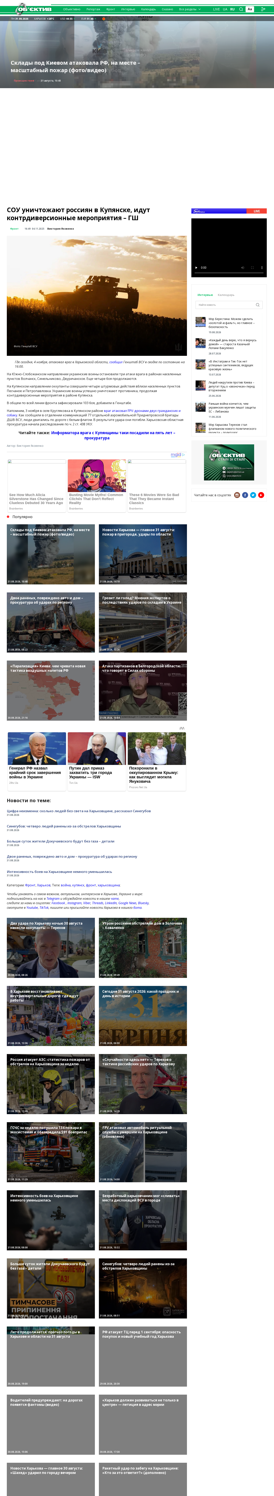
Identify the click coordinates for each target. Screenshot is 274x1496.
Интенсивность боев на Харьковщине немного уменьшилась (59, 871)
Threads (97, 903)
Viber (86, 903)
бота (137, 907)
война (66, 885)
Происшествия (24, 80)
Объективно (71, 9)
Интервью (128, 9)
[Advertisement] (137, 116)
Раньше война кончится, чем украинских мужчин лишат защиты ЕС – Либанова (232, 407)
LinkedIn (111, 903)
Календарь (148, 9)
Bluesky (143, 903)
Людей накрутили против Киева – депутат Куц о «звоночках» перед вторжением (232, 386)
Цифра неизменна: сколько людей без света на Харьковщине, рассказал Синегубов (79, 811)
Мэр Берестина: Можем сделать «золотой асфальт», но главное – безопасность (232, 323)
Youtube (32, 907)
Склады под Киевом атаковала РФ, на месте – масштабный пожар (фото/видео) (75, 66)
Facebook (58, 903)
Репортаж (93, 9)
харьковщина (109, 885)
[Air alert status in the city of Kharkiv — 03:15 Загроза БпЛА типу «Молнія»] (103, 18)
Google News (127, 903)
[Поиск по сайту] (241, 9)
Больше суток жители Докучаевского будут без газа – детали (60, 841)
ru (232, 9)
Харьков (44, 885)
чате (115, 898)
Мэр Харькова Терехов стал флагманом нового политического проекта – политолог (232, 428)
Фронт (110, 9)
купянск (78, 885)
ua (225, 9)
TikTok (44, 907)
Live (216, 9)
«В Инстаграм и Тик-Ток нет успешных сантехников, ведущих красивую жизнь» (231, 365)
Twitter (253, 495)
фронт (91, 885)
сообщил (116, 362)
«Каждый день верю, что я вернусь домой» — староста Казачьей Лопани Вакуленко (233, 344)
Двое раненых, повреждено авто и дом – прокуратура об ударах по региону (72, 856)
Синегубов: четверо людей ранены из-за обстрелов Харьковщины (64, 826)
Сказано (167, 9)
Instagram (74, 903)
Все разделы (187, 9)
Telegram (53, 898)
